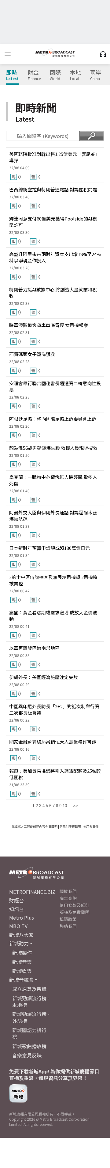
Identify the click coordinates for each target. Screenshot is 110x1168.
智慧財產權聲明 (70, 826)
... (70, 805)
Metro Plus (21, 917)
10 (65, 805)
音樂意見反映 (27, 1055)
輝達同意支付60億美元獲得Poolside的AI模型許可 (53, 221)
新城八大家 (21, 934)
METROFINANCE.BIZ (32, 891)
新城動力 (19, 943)
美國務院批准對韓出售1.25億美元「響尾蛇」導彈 (54, 157)
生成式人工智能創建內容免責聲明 (34, 826)
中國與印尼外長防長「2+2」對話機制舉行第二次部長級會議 (54, 709)
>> (75, 805)
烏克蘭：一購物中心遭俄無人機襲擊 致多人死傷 (53, 480)
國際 (55, 75)
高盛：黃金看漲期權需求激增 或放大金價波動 (53, 615)
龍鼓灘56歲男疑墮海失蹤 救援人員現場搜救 (53, 448)
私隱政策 (68, 919)
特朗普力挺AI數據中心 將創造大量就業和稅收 (53, 292)
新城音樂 (22, 961)
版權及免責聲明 (75, 912)
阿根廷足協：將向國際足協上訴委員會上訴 (52, 419)
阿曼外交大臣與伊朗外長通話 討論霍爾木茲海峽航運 (53, 515)
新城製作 (22, 952)
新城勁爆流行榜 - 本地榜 (31, 1001)
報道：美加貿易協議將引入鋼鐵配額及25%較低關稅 (55, 774)
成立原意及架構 (29, 988)
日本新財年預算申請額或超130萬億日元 (49, 548)
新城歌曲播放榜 (29, 1046)
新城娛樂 (22, 970)
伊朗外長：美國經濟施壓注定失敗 (43, 677)
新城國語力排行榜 (29, 1033)
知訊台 (16, 909)
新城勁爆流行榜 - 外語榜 (31, 1017)
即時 (12, 75)
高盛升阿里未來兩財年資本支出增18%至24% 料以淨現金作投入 (55, 257)
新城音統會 (21, 979)
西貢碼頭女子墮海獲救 (32, 354)
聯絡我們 (68, 926)
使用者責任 (90, 826)
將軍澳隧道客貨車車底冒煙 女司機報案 (48, 325)
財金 (34, 75)
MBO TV (18, 926)
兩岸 (95, 75)
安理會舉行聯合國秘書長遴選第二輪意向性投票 (55, 386)
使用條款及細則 (75, 905)
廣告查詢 (68, 898)
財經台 (16, 900)
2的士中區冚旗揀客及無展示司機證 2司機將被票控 (53, 580)
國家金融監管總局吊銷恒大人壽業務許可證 (52, 742)
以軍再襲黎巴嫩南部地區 (34, 648)
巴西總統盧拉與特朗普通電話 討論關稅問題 (53, 189)
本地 (75, 75)
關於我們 (68, 891)
